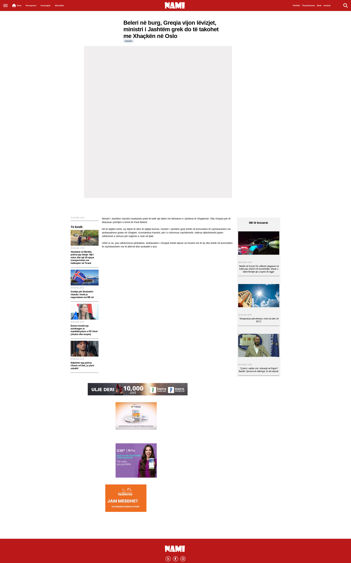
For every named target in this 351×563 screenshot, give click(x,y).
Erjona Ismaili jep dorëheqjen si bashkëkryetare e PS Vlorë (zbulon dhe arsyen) (84, 329)
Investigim (45, 5)
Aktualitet (59, 5)
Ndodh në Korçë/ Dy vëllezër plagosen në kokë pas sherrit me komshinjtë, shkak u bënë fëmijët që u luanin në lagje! (259, 269)
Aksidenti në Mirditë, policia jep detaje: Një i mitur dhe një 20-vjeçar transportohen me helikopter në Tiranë (82, 257)
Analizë (327, 5)
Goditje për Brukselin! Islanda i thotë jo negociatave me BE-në (82, 294)
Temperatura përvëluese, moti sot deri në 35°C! (258, 320)
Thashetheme (308, 5)
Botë (319, 5)
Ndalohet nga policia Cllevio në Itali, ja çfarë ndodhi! (82, 365)
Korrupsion (31, 5)
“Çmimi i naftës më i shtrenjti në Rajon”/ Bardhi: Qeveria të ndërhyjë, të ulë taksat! (259, 369)
